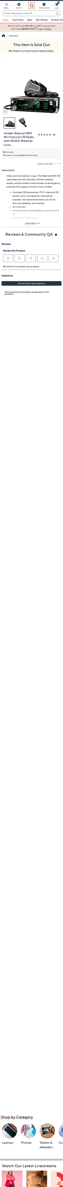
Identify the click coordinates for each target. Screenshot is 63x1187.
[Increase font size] (56, 163)
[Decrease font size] (60, 163)
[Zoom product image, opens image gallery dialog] (4, 111)
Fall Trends (42, 19)
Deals (5, 19)
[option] (31, 27)
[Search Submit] (58, 13)
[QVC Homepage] (3, 36)
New (29, 19)
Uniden (7, 144)
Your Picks (18, 19)
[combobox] (28, 13)
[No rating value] (45, 134)
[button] (6, 6)
